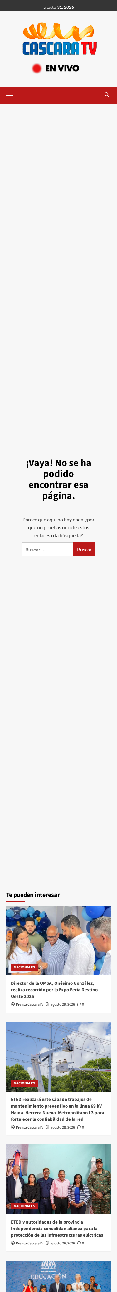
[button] (12, 94)
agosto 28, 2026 (63, 1127)
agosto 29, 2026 (63, 1004)
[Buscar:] (47, 549)
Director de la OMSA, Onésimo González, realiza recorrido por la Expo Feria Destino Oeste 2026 (54, 990)
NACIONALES (24, 967)
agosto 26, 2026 (63, 1243)
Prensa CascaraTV (29, 1004)
